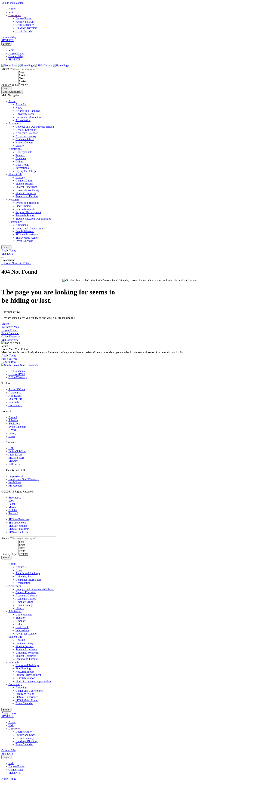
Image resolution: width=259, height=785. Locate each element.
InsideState (14, 482)
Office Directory (25, 24)
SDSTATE (7, 40)
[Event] (23, 75)
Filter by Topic (9, 84)
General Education (26, 129)
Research (13, 199)
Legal (11, 503)
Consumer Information (28, 117)
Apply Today (8, 250)
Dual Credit (22, 164)
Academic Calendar (27, 132)
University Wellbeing (27, 190)
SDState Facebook (18, 519)
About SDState (16, 389)
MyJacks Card (16, 457)
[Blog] (23, 72)
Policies (12, 510)
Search (6, 43)
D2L (11, 448)
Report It (13, 513)
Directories (14, 15)
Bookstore (14, 423)
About (12, 101)
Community (15, 221)
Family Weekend (25, 231)
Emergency (14, 497)
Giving (12, 429)
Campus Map (8, 37)
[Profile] (23, 81)
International (22, 167)
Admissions (14, 148)
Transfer (20, 155)
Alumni (12, 417)
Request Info (8, 361)
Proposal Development (28, 212)
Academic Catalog (26, 136)
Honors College (24, 142)
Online (19, 161)
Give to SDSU (16, 374)
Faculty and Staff (25, 21)
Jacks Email (15, 454)
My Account (15, 485)
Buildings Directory (27, 27)
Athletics (13, 420)
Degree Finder (24, 18)
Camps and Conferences (29, 228)
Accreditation (23, 120)
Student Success (24, 183)
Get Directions (16, 371)
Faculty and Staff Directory (23, 479)
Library (20, 145)
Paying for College (26, 171)
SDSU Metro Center (27, 237)
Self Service (15, 464)
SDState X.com (17, 522)
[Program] (23, 84)
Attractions (22, 224)
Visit (11, 12)
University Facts (25, 113)
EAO (11, 500)
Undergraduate (24, 151)
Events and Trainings (27, 202)
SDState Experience (27, 234)
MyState (13, 460)
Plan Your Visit (9, 358)
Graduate (21, 158)
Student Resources (26, 193)
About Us (21, 104)
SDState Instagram (18, 528)
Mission (12, 507)
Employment (15, 476)
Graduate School (25, 139)
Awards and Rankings (28, 110)
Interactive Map (10, 326)
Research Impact (25, 209)
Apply (12, 8)
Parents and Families (27, 196)
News (19, 107)
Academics (14, 123)
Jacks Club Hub (17, 451)
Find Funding (23, 205)
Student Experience (26, 186)
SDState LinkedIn (18, 532)
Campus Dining (24, 180)
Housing (20, 177)
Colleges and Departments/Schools (35, 126)
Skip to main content (12, 2)
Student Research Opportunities (33, 218)
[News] (23, 78)
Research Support (25, 215)
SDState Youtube (17, 525)
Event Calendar (24, 31)
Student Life (15, 174)
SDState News (9, 339)
